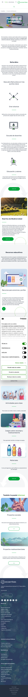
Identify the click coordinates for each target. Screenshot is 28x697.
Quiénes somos (4, 609)
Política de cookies (14, 690)
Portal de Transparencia (6, 667)
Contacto (14, 693)
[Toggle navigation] (14, 6)
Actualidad (3, 623)
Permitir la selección (14, 372)
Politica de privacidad (14, 688)
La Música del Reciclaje (6, 678)
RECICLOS (3, 681)
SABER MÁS (14, 188)
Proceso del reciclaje (5, 612)
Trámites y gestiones (5, 643)
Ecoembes (3, 11)
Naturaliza (3, 676)
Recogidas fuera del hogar (6, 659)
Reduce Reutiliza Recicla (6, 669)
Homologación (4, 654)
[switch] (24, 348)
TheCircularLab (4, 672)
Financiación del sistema (6, 614)
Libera (2, 679)
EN (6, 2)
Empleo (2, 624)
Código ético (4, 628)
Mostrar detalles (19, 362)
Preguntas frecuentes (6, 630)
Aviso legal (14, 687)
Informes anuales (5, 611)
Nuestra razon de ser (5, 607)
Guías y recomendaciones (6, 645)
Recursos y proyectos (6, 646)
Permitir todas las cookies (14, 367)
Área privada (11, 2)
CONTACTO (7, 595)
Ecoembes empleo (5, 671)
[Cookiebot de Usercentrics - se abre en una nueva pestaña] (20, 319)
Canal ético (3, 626)
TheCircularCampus (5, 674)
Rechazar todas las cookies (14, 377)
